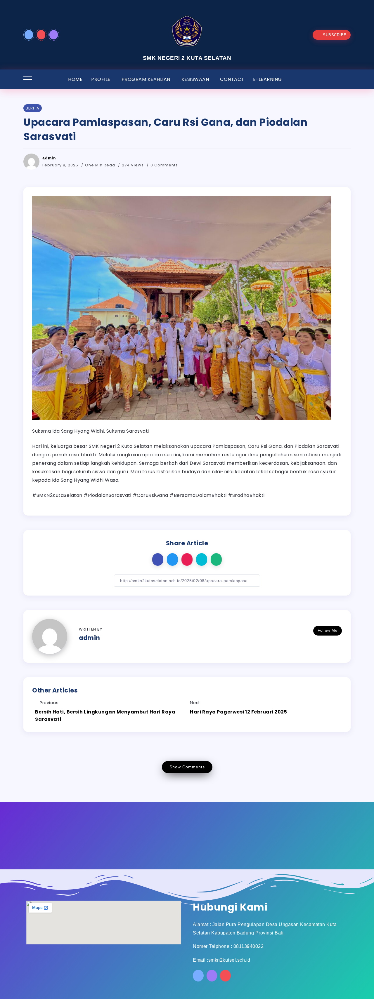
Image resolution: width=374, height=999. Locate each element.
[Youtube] (41, 34)
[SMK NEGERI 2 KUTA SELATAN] (187, 31)
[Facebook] (29, 34)
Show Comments (187, 767)
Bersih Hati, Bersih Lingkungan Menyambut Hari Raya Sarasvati (105, 716)
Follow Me (327, 630)
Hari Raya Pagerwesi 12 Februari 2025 (238, 712)
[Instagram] (54, 34)
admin (49, 158)
